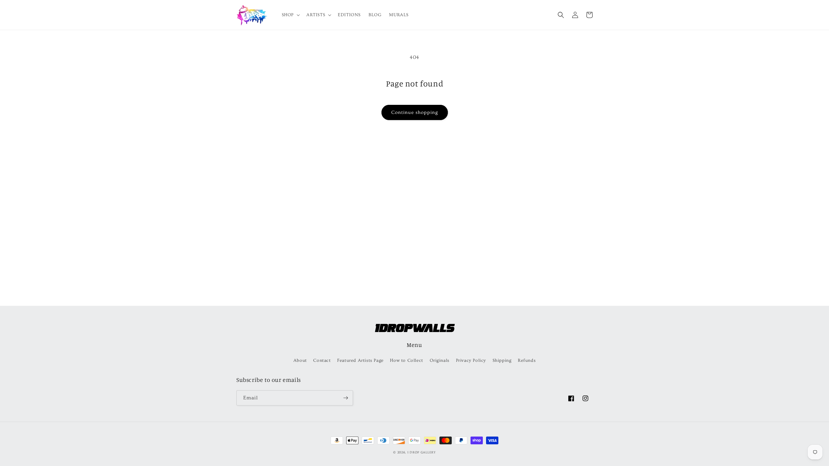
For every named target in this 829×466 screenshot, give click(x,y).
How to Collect (406, 360)
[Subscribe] (345, 397)
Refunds (527, 360)
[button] (290, 15)
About (300, 360)
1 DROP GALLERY (421, 452)
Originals (439, 360)
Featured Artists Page (360, 360)
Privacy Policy (471, 360)
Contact (322, 360)
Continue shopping (414, 112)
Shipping (502, 360)
